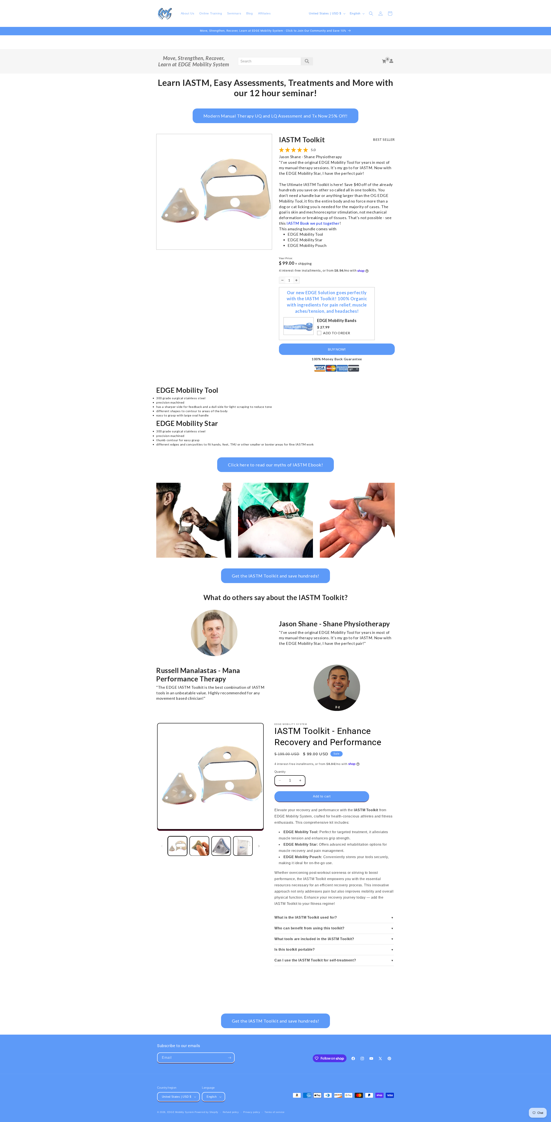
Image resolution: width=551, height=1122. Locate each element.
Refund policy (231, 1112)
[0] (384, 61)
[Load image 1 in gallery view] (177, 846)
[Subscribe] (229, 1057)
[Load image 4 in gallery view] (243, 846)
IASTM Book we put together (313, 223)
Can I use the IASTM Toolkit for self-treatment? (315, 960)
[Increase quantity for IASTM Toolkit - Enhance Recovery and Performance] (296, 280)
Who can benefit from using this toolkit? (309, 928)
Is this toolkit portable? (294, 949)
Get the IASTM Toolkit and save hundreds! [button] (275, 575)
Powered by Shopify (206, 1112)
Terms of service (275, 1112)
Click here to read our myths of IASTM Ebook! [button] (275, 464)
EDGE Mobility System (180, 1112)
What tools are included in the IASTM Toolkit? (314, 939)
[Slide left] (162, 846)
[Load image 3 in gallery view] (221, 846)
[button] (371, 13)
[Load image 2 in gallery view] (199, 846)
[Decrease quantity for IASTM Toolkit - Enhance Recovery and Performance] (282, 280)
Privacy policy (251, 1112)
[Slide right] (259, 846)
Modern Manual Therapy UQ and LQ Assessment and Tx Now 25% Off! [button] (275, 115)
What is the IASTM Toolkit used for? (305, 917)
